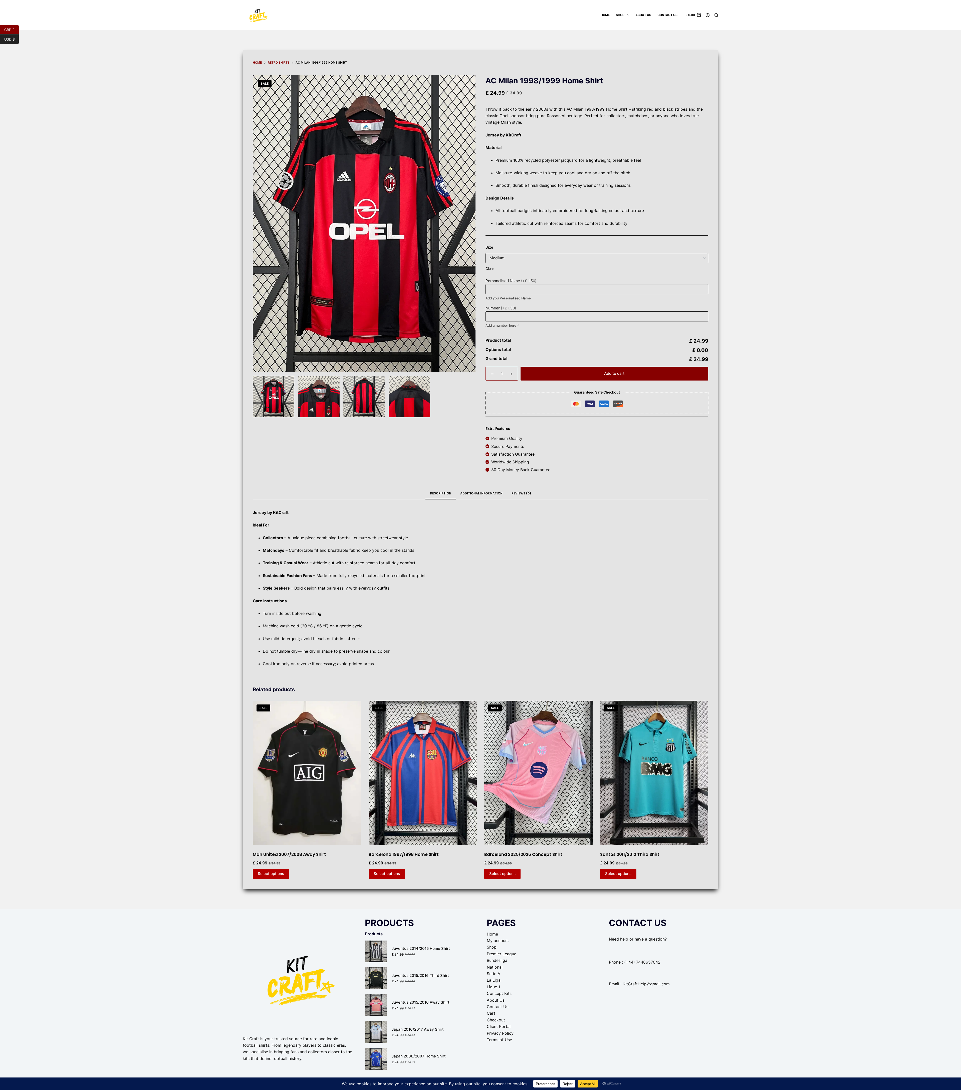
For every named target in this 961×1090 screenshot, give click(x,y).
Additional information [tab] (481, 493)
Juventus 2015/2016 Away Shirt (420, 1002)
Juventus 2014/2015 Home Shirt (421, 948)
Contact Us (667, 15)
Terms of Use (499, 1039)
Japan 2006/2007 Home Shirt (419, 1056)
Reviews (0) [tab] (521, 493)
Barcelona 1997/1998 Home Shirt (404, 854)
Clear (490, 268)
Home (605, 15)
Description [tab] (440, 493)
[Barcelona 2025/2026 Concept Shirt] (538, 773)
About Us (643, 15)
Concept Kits (499, 993)
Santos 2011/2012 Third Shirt (629, 854)
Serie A (493, 973)
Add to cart (614, 373)
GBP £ (11, 29)
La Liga (494, 980)
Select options (271, 873)
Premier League (501, 953)
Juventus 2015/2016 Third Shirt (420, 975)
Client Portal (499, 1026)
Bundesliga (497, 960)
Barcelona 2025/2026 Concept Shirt (523, 854)
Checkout (496, 1019)
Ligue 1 (493, 986)
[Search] (716, 15)
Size (489, 247)
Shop (620, 15)
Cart (491, 1013)
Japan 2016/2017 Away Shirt (418, 1029)
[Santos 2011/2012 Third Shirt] (654, 773)
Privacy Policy (500, 1033)
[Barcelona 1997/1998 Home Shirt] (423, 773)
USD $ (11, 39)
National (495, 967)
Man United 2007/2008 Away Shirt (289, 854)
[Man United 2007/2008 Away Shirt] (307, 773)
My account (498, 940)
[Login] (707, 15)
